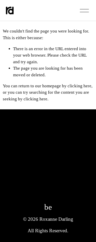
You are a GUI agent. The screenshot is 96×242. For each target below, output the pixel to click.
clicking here (79, 85)
